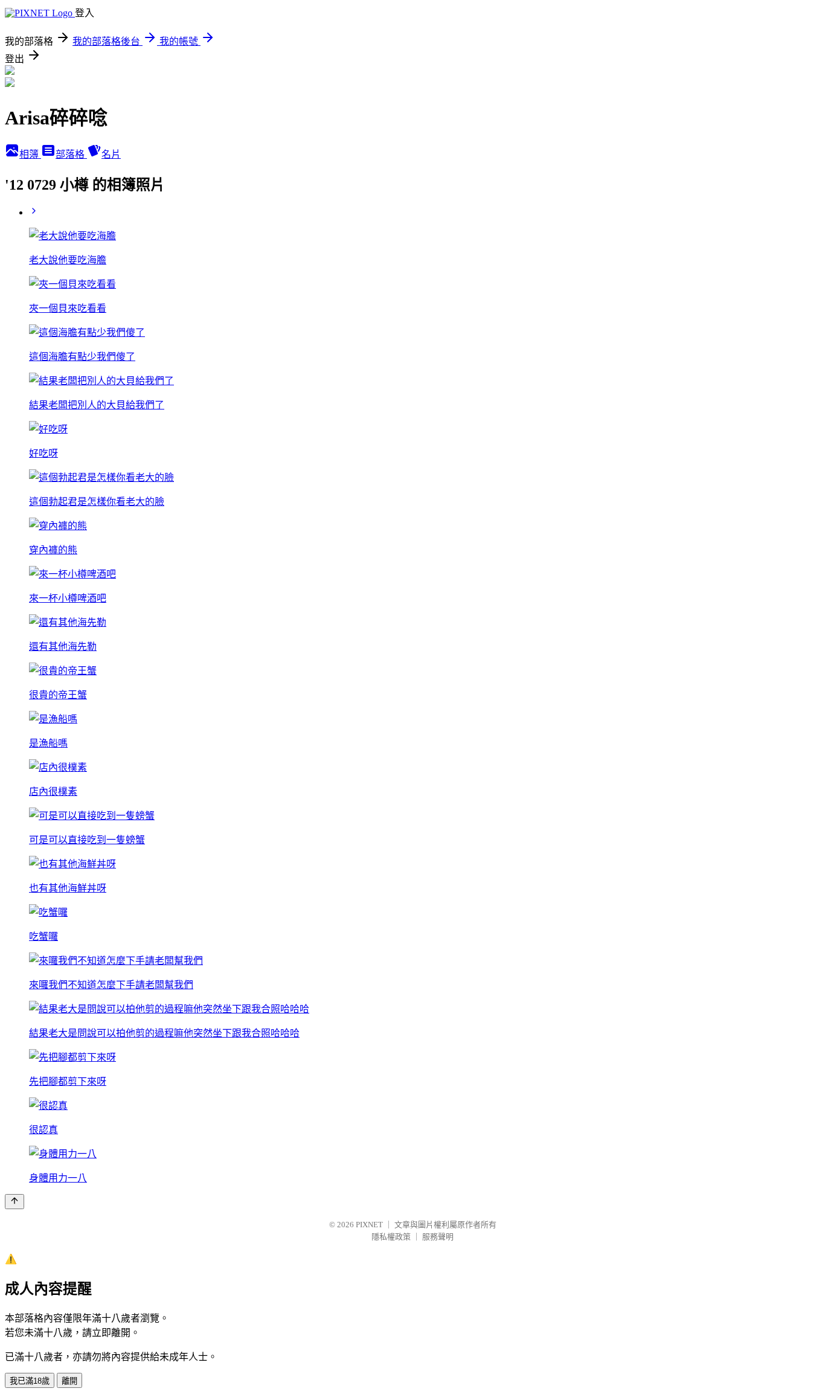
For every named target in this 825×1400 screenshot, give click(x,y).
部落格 (71, 154)
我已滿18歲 (30, 1381)
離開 (69, 1381)
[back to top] (14, 1201)
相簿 (30, 154)
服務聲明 (438, 1236)
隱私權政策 (391, 1236)
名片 (111, 154)
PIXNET (369, 1224)
